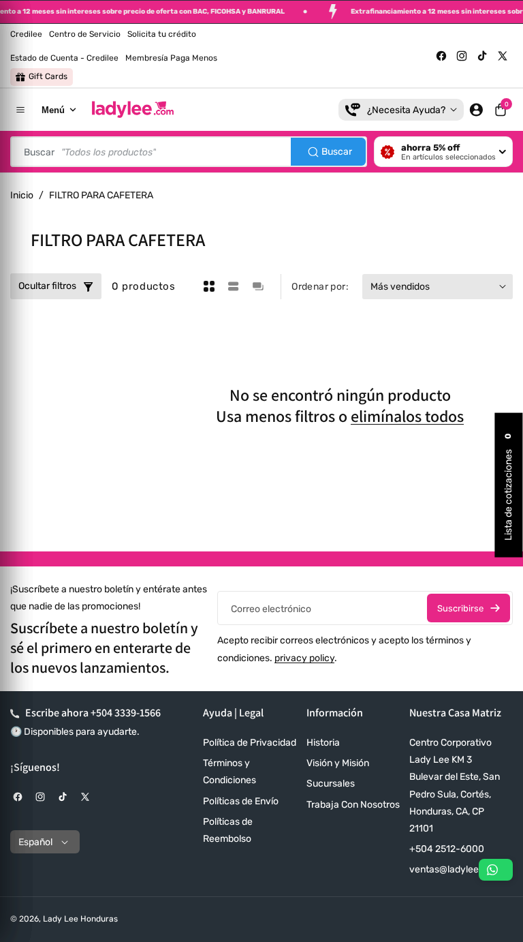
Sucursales (330, 783)
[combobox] (188, 151)
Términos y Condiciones (229, 771)
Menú (53, 110)
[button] (500, 109)
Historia (323, 742)
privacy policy (304, 658)
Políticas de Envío (241, 801)
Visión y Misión (337, 763)
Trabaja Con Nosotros (353, 804)
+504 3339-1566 (126, 712)
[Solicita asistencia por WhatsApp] (496, 870)
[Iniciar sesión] (476, 110)
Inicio (21, 195)
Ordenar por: (320, 286)
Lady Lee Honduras (80, 919)
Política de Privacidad (249, 742)
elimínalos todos (407, 416)
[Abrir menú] (20, 110)
